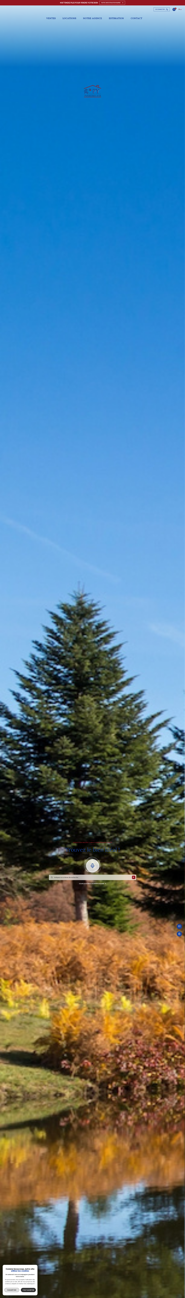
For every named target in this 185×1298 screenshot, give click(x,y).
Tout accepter (28, 1290)
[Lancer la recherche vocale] (92, 865)
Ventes (51, 18)
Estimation (116, 18)
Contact (136, 18)
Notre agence (92, 18)
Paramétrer (11, 1290)
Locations (69, 18)
